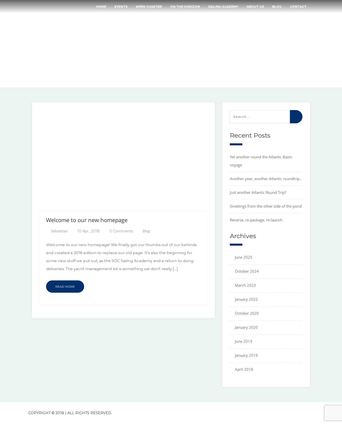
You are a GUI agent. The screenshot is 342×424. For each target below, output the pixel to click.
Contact (298, 7)
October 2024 (247, 271)
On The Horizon (185, 7)
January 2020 (246, 327)
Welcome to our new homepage (86, 220)
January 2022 (246, 299)
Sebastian (59, 231)
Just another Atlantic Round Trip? (258, 192)
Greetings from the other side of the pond (266, 206)
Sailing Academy (223, 7)
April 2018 (244, 369)
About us (255, 7)
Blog (277, 7)
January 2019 (246, 355)
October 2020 (247, 313)
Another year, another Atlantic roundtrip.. (265, 178)
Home (101, 7)
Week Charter (149, 7)
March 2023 (245, 285)
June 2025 (243, 257)
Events (120, 7)
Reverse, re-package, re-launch (256, 219)
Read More (65, 286)
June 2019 (243, 341)
